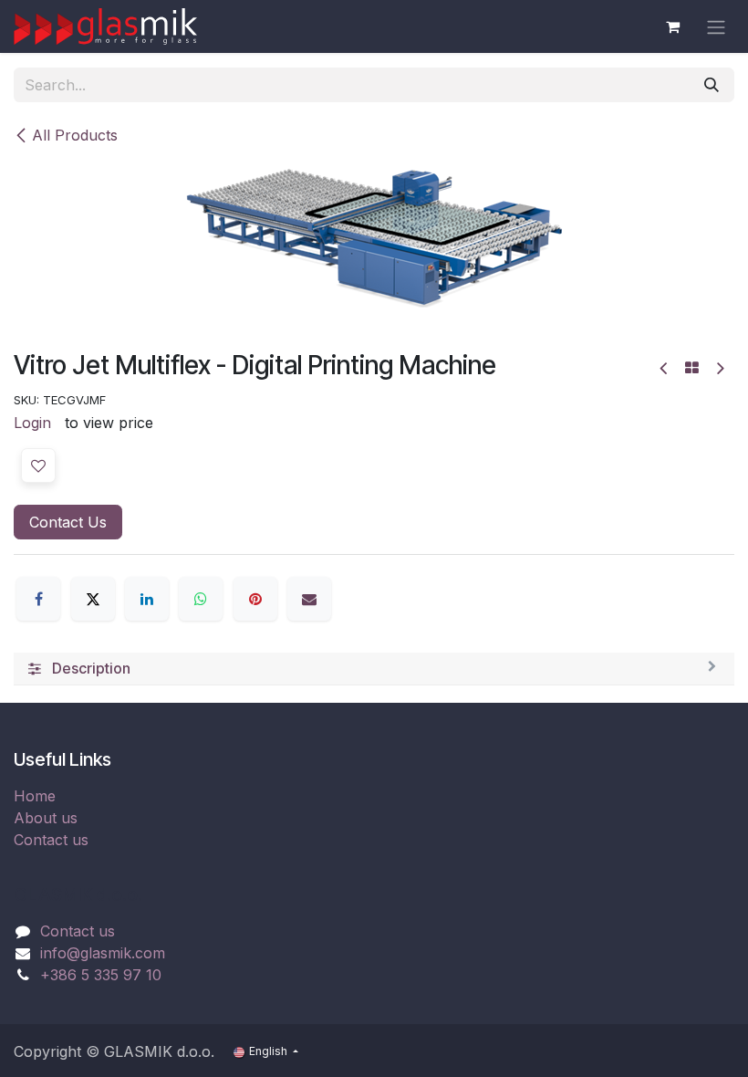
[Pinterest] (255, 599)
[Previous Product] (664, 368)
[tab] (374, 669)
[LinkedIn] (147, 599)
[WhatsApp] (201, 599)
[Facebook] (38, 599)
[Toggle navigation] (716, 26)
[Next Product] (719, 368)
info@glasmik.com (102, 953)
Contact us (51, 840)
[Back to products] (692, 368)
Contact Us (68, 522)
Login (32, 422)
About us (46, 818)
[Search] (711, 85)
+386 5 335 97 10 (100, 975)
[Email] (309, 599)
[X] (93, 599)
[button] (38, 465)
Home (35, 796)
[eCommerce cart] (672, 26)
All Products (75, 135)
